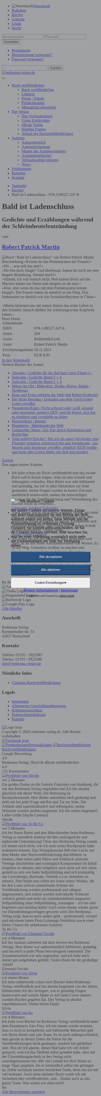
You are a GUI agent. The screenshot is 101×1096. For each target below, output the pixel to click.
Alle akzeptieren (50, 557)
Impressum (69, 590)
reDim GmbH (66, 595)
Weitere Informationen (41, 590)
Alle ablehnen (50, 570)
